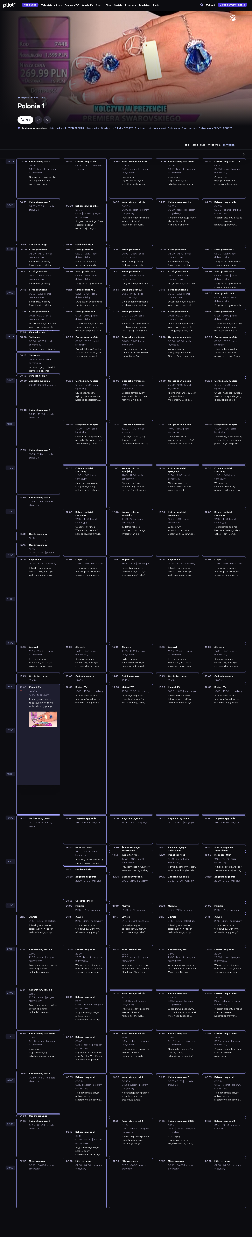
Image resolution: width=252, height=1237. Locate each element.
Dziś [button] (187, 144)
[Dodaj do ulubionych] (38, 120)
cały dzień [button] (229, 144)
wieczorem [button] (214, 144)
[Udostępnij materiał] (47, 120)
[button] (244, 154)
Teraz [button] (194, 144)
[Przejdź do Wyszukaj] (202, 5)
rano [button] (202, 144)
